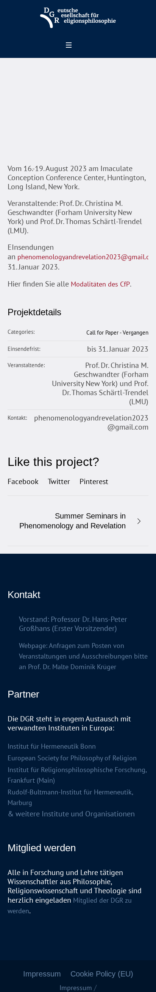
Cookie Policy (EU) (101, 974)
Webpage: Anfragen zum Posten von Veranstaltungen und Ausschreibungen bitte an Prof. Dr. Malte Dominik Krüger (83, 656)
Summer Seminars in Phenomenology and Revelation (72, 521)
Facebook (23, 481)
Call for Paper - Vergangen (117, 332)
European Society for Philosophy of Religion (72, 758)
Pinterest (94, 481)
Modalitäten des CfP (100, 284)
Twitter (59, 481)
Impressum (42, 974)
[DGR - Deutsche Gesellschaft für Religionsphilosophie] (78, 18)
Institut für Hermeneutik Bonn (52, 746)
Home (19, 131)
